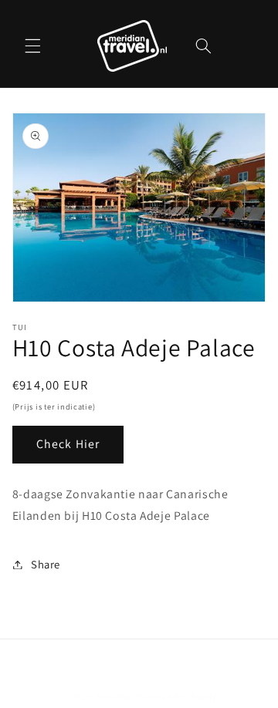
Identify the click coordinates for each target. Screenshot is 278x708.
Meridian (115, 696)
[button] (32, 45)
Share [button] (45, 564)
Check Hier (68, 444)
